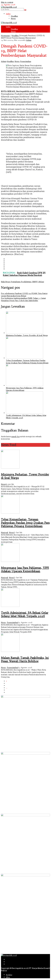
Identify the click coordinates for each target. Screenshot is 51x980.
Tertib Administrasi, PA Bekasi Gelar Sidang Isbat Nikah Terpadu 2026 (24, 614)
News (17, 61)
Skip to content (7, 2)
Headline (10, 61)
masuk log (15, 436)
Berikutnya (10, 692)
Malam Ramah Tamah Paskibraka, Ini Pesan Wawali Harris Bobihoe (25, 659)
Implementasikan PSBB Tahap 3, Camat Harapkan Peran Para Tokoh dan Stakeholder (23, 299)
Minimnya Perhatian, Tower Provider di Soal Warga (27, 335)
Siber (8, 977)
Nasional (4, 532)
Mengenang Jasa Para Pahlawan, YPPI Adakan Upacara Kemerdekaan (25, 569)
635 (7, 690)
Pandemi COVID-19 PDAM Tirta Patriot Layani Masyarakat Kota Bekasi (24, 294)
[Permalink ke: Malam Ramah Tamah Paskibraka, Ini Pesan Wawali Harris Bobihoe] (10, 651)
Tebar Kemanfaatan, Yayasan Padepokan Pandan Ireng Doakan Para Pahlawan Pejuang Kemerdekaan (27, 361)
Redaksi (9, 975)
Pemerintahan (25, 61)
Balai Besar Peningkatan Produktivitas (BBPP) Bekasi (22, 282)
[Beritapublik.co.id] (9, 7)
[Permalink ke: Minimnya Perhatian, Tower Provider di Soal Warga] (24, 333)
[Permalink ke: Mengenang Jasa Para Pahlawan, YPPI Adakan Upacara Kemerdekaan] (24, 385)
